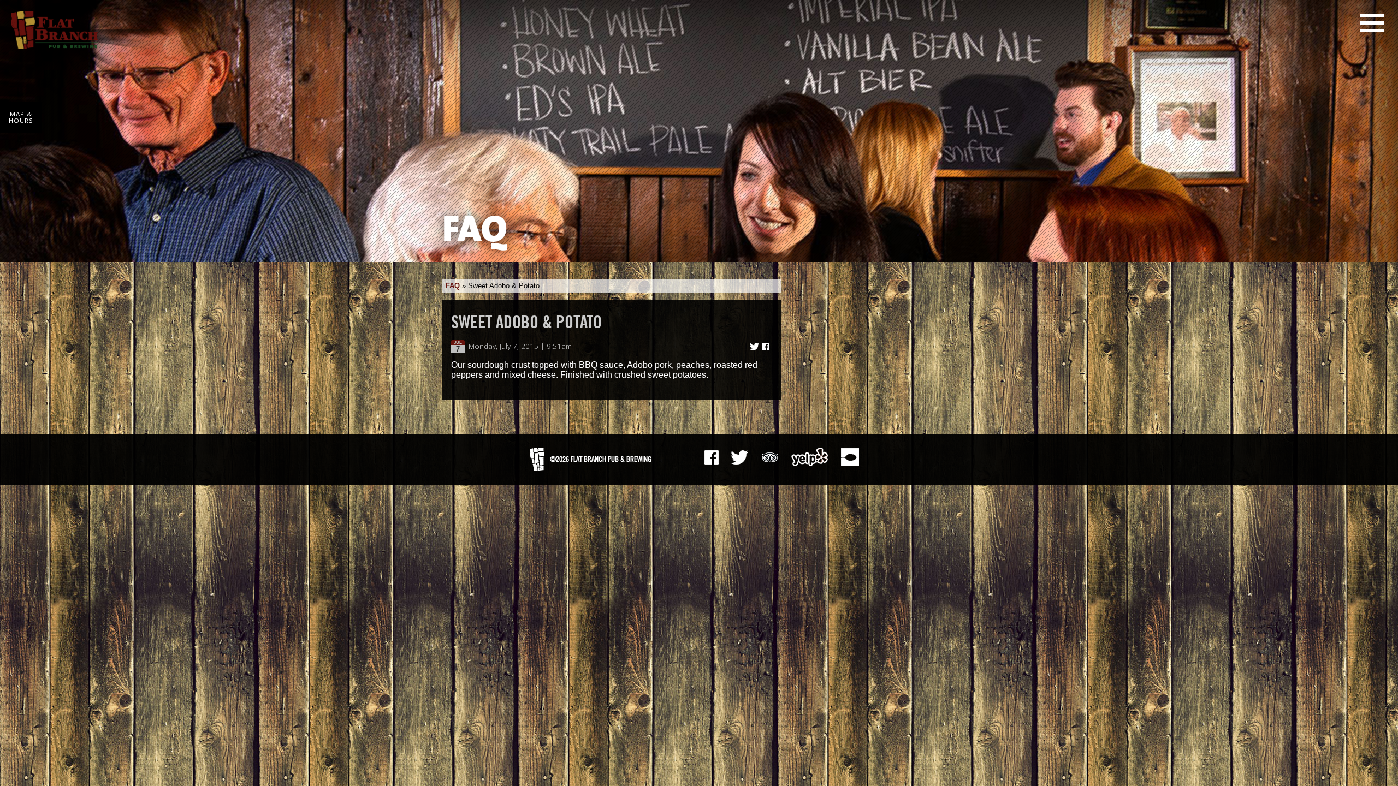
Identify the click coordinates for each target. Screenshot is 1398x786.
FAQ (453, 286)
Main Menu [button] (1372, 23)
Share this (765, 346)
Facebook (711, 457)
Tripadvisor (770, 456)
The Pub (739, 457)
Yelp (809, 457)
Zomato (849, 457)
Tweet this (754, 346)
